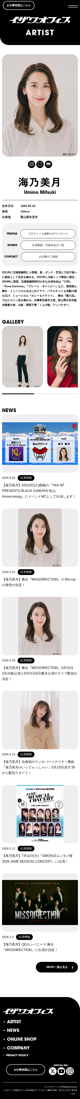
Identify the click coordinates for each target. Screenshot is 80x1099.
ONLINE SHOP (21, 1039)
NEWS (13, 1030)
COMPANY (18, 1048)
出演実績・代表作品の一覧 (48, 245)
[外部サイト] (40, 164)
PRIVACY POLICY (17, 1055)
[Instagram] (31, 164)
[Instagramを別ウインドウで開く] (70, 1071)
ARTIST (14, 1021)
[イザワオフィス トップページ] (40, 20)
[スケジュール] (48, 164)
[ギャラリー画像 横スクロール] (40, 356)
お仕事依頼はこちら (19, 5)
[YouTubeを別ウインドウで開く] (61, 1071)
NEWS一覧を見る (60, 967)
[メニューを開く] (73, 6)
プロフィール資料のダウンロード (48, 233)
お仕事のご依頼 (48, 256)
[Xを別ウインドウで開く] (53, 1071)
